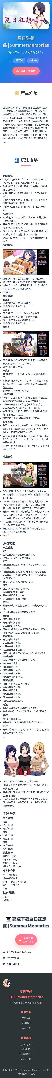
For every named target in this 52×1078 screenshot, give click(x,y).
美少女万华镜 (26, 1044)
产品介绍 (26, 1018)
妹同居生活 (26, 1058)
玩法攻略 (26, 1023)
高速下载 (26, 1027)
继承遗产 (26, 1049)
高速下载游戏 (28, 70)
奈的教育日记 (26, 1054)
